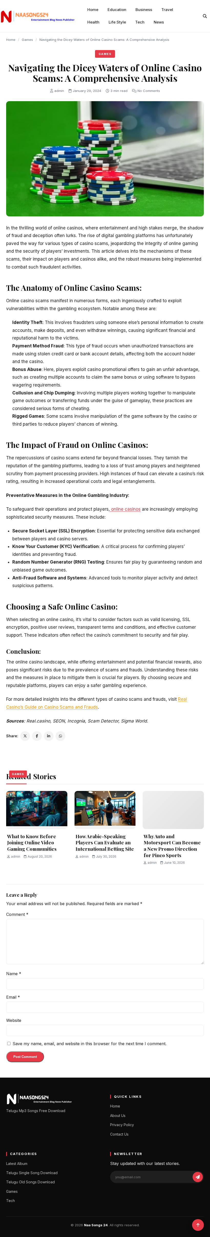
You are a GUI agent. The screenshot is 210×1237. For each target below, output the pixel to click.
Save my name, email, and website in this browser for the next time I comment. (89, 1043)
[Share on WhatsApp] (60, 736)
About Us (117, 1115)
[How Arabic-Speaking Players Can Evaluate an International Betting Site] (105, 810)
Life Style (117, 22)
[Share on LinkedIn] (49, 736)
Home (92, 9)
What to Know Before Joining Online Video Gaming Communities (32, 842)
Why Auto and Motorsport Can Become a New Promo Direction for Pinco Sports (172, 845)
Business (143, 9)
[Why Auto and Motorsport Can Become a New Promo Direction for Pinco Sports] (173, 810)
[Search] (205, 16)
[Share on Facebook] (37, 736)
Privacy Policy (122, 1125)
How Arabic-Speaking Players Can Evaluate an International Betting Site (105, 842)
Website (13, 1020)
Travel (167, 9)
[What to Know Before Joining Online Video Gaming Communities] (36, 810)
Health (93, 22)
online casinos (125, 509)
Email (13, 997)
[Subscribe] (198, 1177)
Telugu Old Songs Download (30, 1182)
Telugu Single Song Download (32, 1173)
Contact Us (119, 1134)
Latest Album (16, 1163)
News (159, 22)
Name (13, 973)
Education (117, 9)
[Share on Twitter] (25, 736)
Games (27, 40)
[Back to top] (198, 1225)
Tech (139, 22)
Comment (17, 914)
